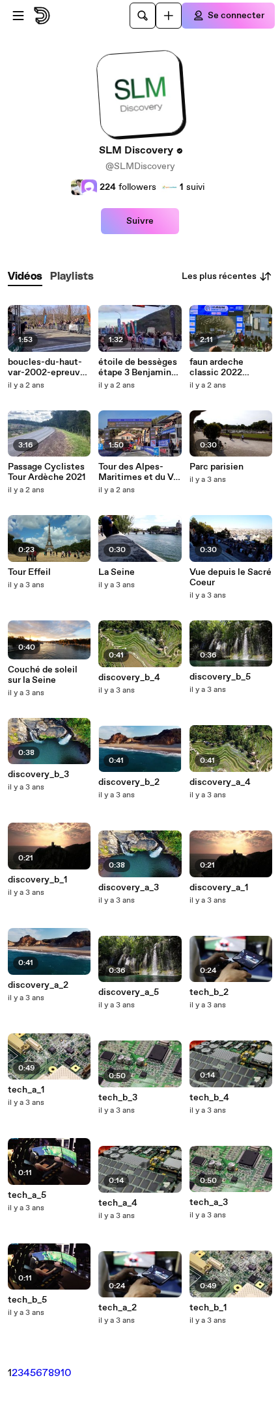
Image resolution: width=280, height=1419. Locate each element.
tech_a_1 (26, 1090)
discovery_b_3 (38, 774)
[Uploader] (169, 16)
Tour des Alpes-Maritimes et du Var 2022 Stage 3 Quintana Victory (139, 472)
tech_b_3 (117, 1098)
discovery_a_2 (38, 985)
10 (66, 1373)
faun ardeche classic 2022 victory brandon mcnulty (222, 367)
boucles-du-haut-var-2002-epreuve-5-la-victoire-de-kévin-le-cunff (48, 367)
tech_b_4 (209, 1098)
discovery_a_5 (128, 992)
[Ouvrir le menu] (18, 16)
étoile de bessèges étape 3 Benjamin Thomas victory (137, 367)
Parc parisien (216, 467)
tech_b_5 (27, 1300)
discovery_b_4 (129, 677)
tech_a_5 (27, 1195)
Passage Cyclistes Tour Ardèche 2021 (46, 472)
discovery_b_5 (220, 677)
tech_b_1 (208, 1308)
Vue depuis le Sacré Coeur (230, 577)
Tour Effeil (29, 572)
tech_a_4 (117, 1203)
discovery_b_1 (37, 880)
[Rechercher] (143, 16)
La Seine (116, 572)
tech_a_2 (117, 1308)
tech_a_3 (208, 1202)
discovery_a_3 (128, 887)
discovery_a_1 (218, 887)
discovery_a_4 (220, 782)
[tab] (25, 277)
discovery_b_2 (129, 782)
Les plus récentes (219, 276)
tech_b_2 (209, 992)
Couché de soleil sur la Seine (42, 675)
